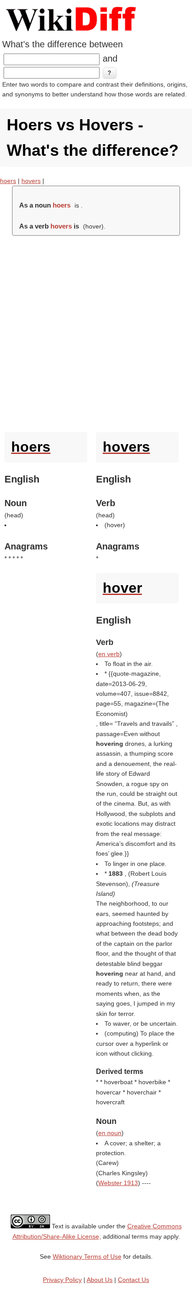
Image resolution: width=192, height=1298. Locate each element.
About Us (100, 1279)
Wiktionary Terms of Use (87, 1256)
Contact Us (133, 1279)
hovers (31, 180)
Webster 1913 (118, 1182)
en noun (109, 1132)
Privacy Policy (62, 1279)
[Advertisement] (96, 332)
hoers (8, 180)
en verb (109, 653)
